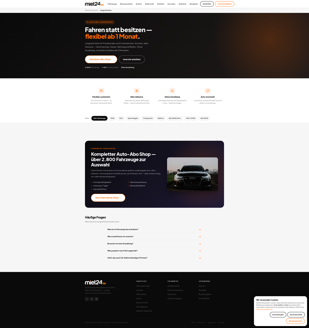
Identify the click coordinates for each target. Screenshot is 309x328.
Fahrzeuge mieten (143, 286)
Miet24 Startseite (91, 10)
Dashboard (172, 294)
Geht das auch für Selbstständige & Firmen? (154, 258)
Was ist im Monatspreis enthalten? (154, 229)
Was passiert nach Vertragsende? (154, 250)
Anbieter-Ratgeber (175, 298)
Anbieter (182, 4)
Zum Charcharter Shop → (108, 197)
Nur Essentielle (296, 315)
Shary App (202, 290)
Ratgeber (194, 4)
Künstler (160, 4)
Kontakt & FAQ (204, 298)
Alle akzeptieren (295, 321)
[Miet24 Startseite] (94, 4)
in (91, 299)
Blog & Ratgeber (205, 294)
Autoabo (171, 4)
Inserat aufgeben (225, 4)
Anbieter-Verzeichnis (144, 311)
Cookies (221, 322)
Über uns (202, 286)
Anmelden (207, 4)
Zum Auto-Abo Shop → (101, 59)
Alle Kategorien (142, 307)
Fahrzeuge (112, 4)
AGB (193, 322)
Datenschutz (201, 322)
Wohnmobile (141, 294)
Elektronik (149, 4)
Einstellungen (278, 315)
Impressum (212, 322)
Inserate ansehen (131, 59)
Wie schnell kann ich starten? (154, 236)
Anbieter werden (174, 286)
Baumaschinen (126, 4)
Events (139, 4)
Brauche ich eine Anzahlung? (154, 243)
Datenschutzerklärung (264, 309)
